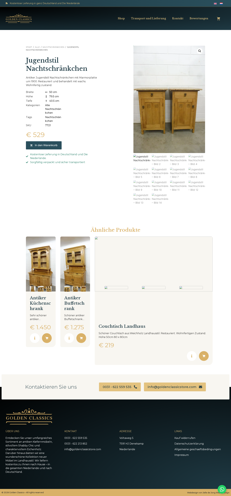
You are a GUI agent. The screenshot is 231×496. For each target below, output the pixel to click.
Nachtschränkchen (53, 47)
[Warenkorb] (218, 18)
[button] (200, 51)
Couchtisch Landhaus (122, 326)
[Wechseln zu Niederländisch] (221, 3)
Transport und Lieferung (148, 18)
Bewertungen (199, 18)
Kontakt (177, 18)
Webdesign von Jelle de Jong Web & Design (208, 492)
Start (29, 47)
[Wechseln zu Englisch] (215, 3)
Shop (121, 18)
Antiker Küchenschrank (40, 303)
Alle (37, 47)
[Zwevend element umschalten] (222, 489)
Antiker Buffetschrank (74, 303)
